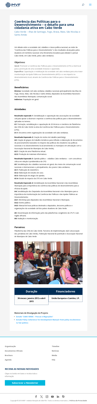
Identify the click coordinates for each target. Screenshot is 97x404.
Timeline (55, 346)
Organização (10, 346)
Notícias (55, 351)
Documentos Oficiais (14, 351)
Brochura (9, 355)
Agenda (8, 360)
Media (54, 355)
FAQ (53, 360)
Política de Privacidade (78, 401)
